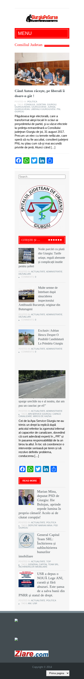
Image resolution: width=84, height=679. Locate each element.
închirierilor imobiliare (33, 567)
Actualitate (38, 271)
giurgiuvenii (38, 107)
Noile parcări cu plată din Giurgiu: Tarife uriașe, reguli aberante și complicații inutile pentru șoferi (42, 257)
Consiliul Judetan (35, 104)
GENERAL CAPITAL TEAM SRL (43, 564)
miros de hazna (42, 416)
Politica (32, 101)
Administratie (54, 271)
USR (35, 603)
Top (48, 561)
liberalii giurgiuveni (43, 109)
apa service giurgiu (39, 414)
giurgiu (51, 104)
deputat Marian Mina (40, 525)
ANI (29, 603)
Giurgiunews (22, 107)
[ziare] (19, 638)
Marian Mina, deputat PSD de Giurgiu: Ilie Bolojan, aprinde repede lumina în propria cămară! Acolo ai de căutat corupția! (40, 504)
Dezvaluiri (25, 274)
